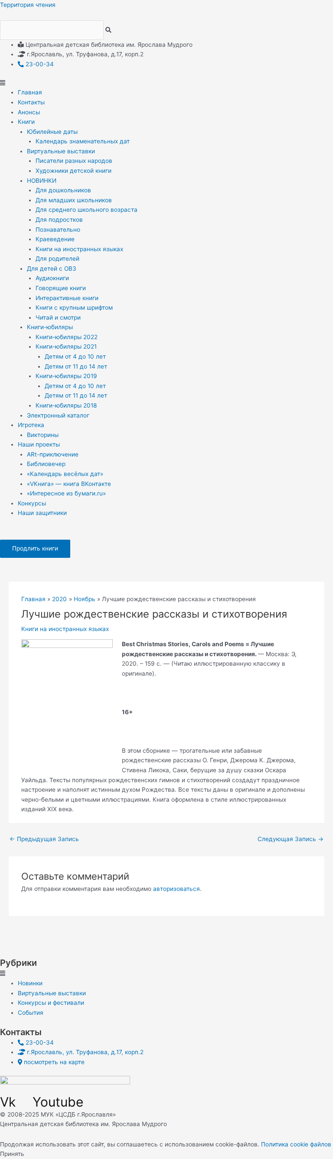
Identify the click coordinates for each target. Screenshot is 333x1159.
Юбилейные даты (52, 131)
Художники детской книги (73, 170)
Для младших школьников (74, 200)
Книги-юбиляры (50, 327)
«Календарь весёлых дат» (65, 473)
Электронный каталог (58, 415)
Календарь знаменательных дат (83, 141)
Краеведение (55, 239)
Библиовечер (46, 463)
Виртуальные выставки (61, 151)
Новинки (30, 983)
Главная (30, 92)
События (30, 1012)
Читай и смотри (58, 317)
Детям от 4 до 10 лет (75, 356)
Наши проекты (39, 444)
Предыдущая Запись (44, 838)
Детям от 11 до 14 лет (76, 366)
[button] (166, 83)
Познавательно (58, 229)
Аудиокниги (52, 278)
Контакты (31, 102)
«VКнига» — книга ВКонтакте (69, 483)
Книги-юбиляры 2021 (66, 346)
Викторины (43, 434)
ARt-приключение (52, 454)
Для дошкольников (63, 190)
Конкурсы (32, 503)
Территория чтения (28, 4)
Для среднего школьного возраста (86, 209)
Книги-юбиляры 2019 (66, 375)
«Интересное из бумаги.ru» (66, 493)
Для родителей (57, 258)
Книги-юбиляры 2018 (66, 405)
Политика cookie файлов (296, 1144)
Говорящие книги (61, 288)
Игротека (31, 424)
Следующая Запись (290, 838)
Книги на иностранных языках (79, 249)
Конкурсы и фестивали (51, 1002)
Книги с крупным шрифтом (74, 307)
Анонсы (29, 112)
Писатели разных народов (74, 160)
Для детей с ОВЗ (51, 268)
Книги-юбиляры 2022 (67, 336)
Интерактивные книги (67, 298)
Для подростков (59, 219)
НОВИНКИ (41, 180)
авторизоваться (176, 888)
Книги (26, 121)
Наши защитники (42, 512)
